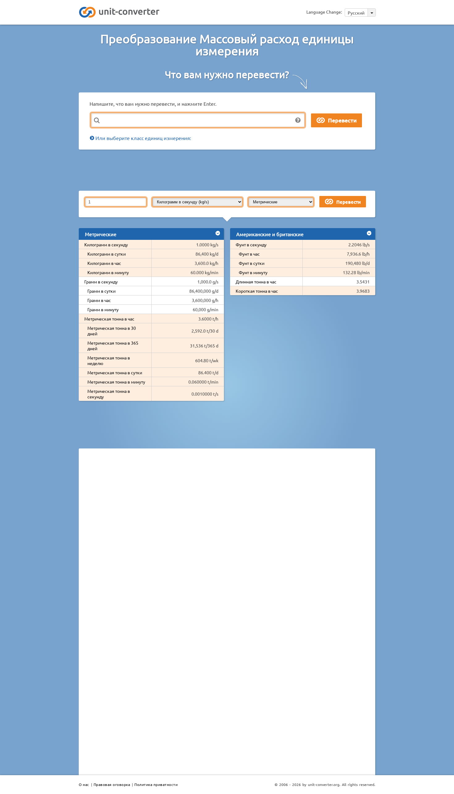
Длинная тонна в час (256, 281)
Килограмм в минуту (108, 272)
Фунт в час (249, 254)
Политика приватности (156, 784)
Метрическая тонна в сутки (114, 372)
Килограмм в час (104, 263)
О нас (84, 784)
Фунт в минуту (253, 272)
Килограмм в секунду (106, 244)
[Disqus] (227, 538)
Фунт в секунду (251, 244)
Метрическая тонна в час (109, 318)
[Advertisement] (228, 170)
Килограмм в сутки (106, 254)
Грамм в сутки (101, 291)
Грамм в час (99, 300)
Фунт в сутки (251, 263)
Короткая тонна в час (257, 291)
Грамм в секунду (101, 281)
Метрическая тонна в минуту (116, 381)
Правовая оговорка (112, 784)
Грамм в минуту (103, 309)
